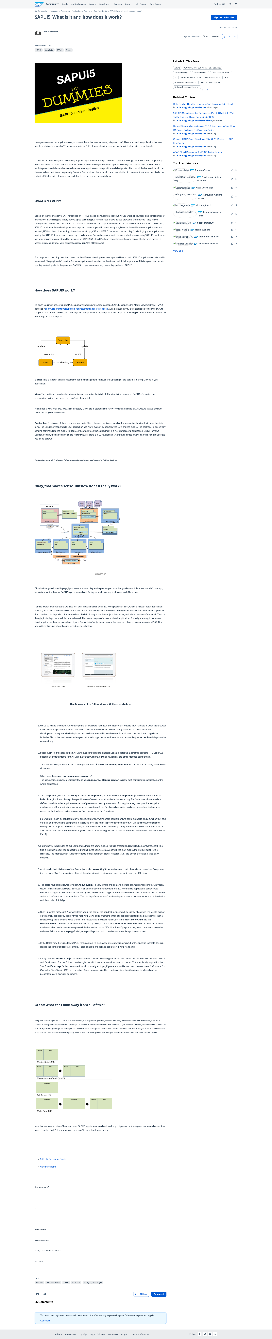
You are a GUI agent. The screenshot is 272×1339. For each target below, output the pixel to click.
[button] (224, 36)
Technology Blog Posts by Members (193, 120)
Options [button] (212, 22)
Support (124, 1334)
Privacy (58, 1334)
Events (128, 4)
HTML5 (38, 50)
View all (177, 251)
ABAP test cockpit (181, 73)
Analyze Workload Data (190, 78)
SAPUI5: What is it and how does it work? (78, 17)
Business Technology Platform (186, 87)
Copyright (83, 1334)
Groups (92, 4)
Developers (104, 4)
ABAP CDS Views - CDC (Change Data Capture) (202, 68)
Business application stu (210, 82)
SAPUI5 (59, 50)
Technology (77, 11)
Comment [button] (158, 1294)
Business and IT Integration (185, 82)
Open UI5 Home (48, 1167)
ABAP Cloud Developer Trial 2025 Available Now (197, 152)
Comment (45, 1320)
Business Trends (53, 1283)
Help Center (140, 4)
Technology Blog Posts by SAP (96, 11)
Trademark (113, 1334)
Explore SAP (219, 4)
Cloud (66, 1283)
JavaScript (49, 50)
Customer (76, 1283)
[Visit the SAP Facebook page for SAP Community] (199, 1334)
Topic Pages (155, 4)
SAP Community (41, 11)
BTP (226, 78)
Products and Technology (74, 4)
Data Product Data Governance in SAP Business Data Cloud (203, 104)
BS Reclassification (212, 78)
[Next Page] (207, 90)
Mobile (68, 50)
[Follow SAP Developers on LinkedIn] (215, 1334)
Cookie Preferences (140, 1334)
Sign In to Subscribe (224, 17)
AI (175, 78)
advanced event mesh (220, 73)
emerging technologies (93, 1283)
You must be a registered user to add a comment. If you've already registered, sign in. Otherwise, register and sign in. (97, 1315)
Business (39, 1283)
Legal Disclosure (97, 1334)
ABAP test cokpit (200, 73)
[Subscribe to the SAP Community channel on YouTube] (210, 1334)
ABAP (176, 68)
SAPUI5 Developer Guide (53, 1159)
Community (52, 4)
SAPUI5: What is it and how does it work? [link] (126, 11)
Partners (118, 4)
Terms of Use (70, 1334)
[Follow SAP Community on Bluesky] (205, 1334)
